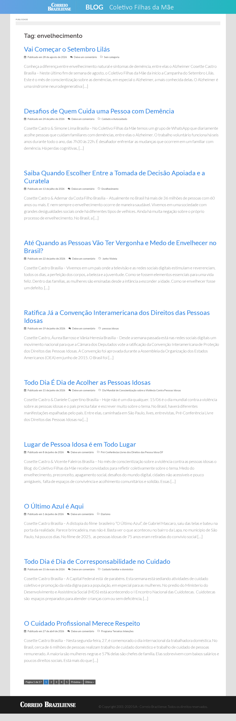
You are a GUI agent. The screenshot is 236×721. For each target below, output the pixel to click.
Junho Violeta (109, 258)
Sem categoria (111, 57)
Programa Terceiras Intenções (117, 631)
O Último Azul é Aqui (54, 506)
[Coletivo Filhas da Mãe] (132, 6)
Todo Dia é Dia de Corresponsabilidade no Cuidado (97, 561)
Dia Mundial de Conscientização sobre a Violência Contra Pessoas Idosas (141, 390)
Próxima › (76, 682)
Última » (89, 682)
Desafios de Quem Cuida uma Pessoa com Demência (99, 111)
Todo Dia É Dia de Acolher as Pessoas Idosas (87, 382)
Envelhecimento (110, 188)
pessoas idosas (110, 328)
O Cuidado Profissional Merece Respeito (82, 623)
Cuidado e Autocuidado (114, 118)
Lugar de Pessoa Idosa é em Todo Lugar (80, 444)
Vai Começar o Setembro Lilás (67, 49)
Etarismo (105, 514)
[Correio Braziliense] (62, 6)
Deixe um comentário (85, 57)
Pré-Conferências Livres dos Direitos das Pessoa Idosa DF (132, 452)
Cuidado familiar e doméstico (117, 569)
